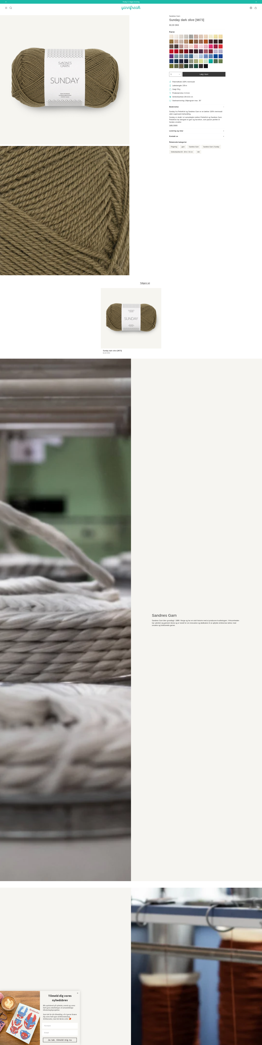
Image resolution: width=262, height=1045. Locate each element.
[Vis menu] (6, 8)
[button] (10, 8)
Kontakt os (173, 136)
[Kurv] (255, 8)
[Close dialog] (77, 993)
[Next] (256, 2)
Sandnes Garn (174, 16)
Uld (198, 152)
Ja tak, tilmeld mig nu (60, 1040)
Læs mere (173, 125)
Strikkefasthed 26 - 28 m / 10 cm (182, 152)
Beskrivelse (174, 107)
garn (183, 147)
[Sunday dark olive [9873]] (131, 318)
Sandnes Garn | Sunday (211, 147)
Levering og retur (176, 131)
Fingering (174, 147)
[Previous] (6, 2)
